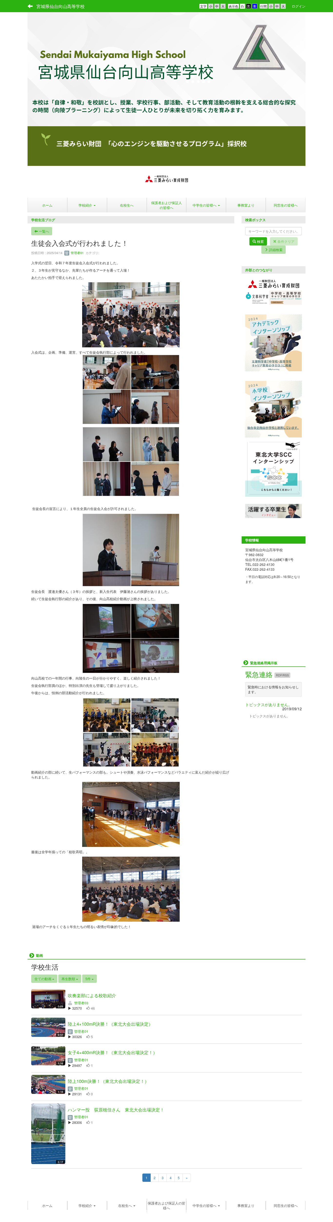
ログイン (298, 6)
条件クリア (285, 241)
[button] (87, 205)
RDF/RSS (282, 675)
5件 (88, 978)
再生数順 (68, 978)
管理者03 (80, 1002)
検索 (260, 241)
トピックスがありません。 (268, 704)
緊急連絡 (259, 674)
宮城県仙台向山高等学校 (60, 6)
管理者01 (77, 252)
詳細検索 (275, 249)
